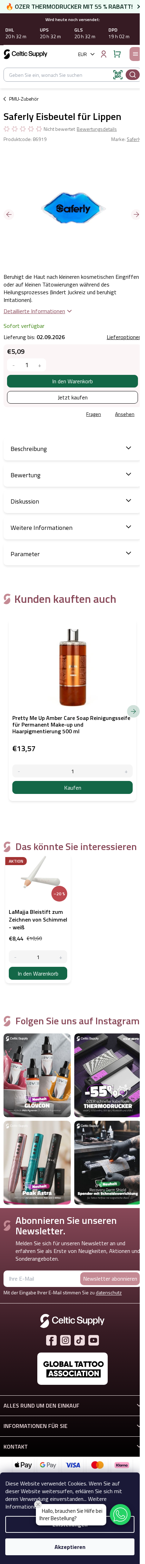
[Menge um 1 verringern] (13, 364)
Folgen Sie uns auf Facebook (51, 1340)
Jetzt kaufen (73, 397)
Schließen (54, 414)
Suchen (133, 74)
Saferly (134, 139)
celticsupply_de (65, 1340)
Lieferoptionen (124, 337)
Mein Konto (103, 54)
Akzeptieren (70, 1547)
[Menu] (135, 54)
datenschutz (109, 1292)
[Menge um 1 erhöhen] (39, 364)
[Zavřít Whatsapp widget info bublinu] (38, 1504)
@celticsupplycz (79, 1340)
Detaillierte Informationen (34, 311)
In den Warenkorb (72, 381)
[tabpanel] (38, 918)
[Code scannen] (118, 75)
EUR (82, 54)
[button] (120, 1514)
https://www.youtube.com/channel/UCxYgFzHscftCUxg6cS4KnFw (93, 1340)
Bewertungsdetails (97, 129)
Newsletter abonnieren (110, 1278)
